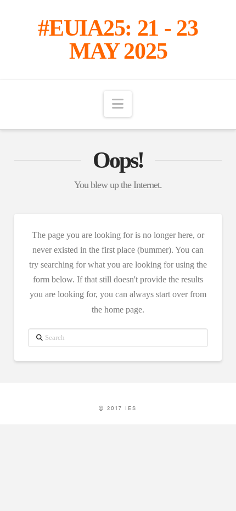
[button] (118, 104)
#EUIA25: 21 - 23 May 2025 (118, 39)
